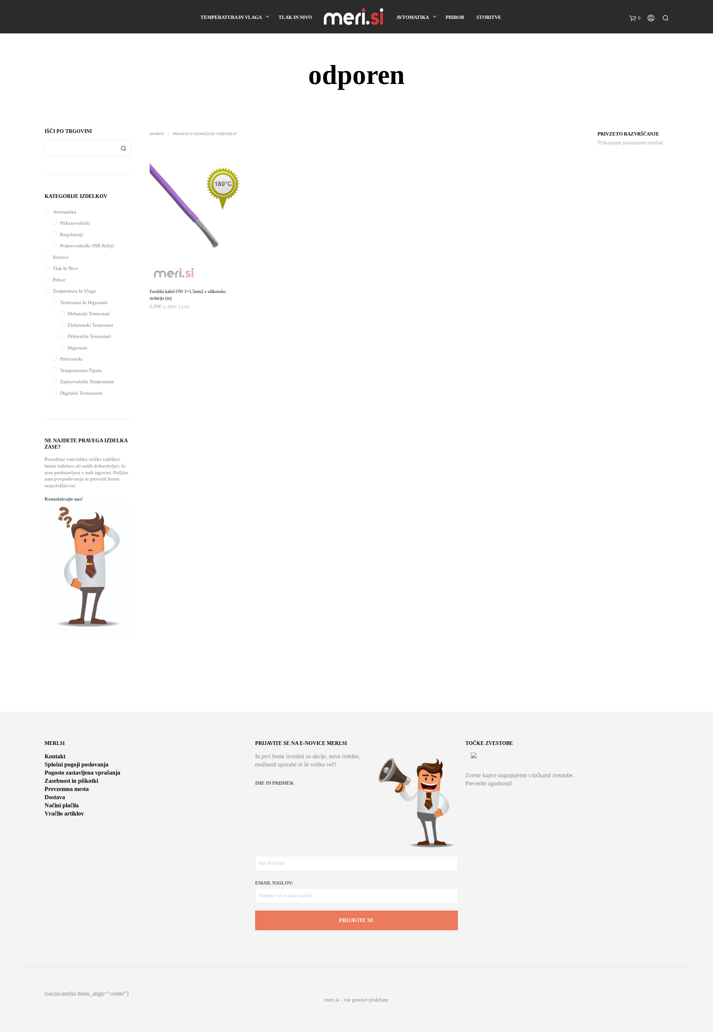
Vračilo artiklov (64, 813)
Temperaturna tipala (81, 370)
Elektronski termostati (90, 325)
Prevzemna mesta (67, 789)
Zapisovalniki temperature (87, 381)
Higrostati (78, 348)
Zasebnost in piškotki (71, 781)
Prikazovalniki (75, 223)
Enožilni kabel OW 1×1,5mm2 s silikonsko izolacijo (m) (188, 295)
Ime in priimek (274, 783)
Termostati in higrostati (84, 302)
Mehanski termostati (89, 313)
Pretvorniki (71, 359)
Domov (157, 134)
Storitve (488, 17)
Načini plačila (62, 805)
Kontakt (55, 756)
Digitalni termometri (81, 393)
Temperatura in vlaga (231, 17)
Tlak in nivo (295, 17)
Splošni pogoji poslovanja (76, 764)
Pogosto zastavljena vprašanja (82, 772)
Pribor (455, 17)
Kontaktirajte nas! (64, 499)
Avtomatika (412, 17)
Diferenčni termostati (89, 336)
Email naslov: (274, 883)
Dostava (55, 797)
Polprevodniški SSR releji (87, 245)
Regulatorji (71, 234)
